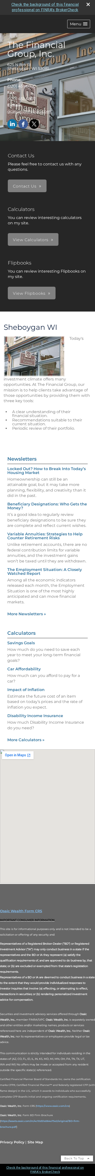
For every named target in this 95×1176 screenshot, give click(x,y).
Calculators (21, 633)
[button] (78, 24)
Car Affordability (24, 669)
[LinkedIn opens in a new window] (12, 124)
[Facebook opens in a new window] (23, 124)
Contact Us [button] (25, 186)
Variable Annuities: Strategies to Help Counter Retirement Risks (45, 536)
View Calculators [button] (30, 239)
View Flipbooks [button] (29, 293)
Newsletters (22, 459)
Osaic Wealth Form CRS (21, 911)
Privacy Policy (12, 1142)
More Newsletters (26, 614)
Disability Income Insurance (35, 715)
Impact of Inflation (26, 689)
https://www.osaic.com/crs (52, 1106)
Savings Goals (21, 643)
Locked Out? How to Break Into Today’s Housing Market (46, 470)
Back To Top (74, 1158)
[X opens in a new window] (34, 124)
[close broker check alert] (88, 4)
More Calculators (26, 740)
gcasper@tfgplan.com (29, 111)
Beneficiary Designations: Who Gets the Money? (47, 506)
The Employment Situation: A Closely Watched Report (44, 571)
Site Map (35, 1142)
